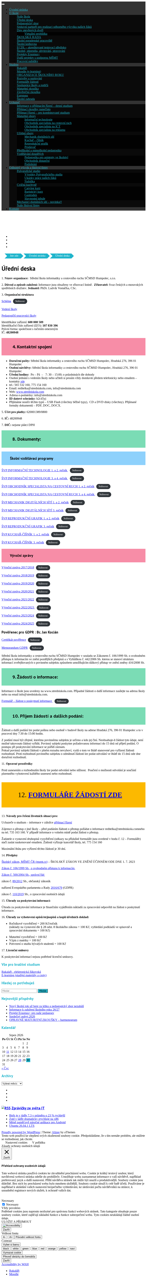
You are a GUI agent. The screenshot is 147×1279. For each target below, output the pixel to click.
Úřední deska (25, 20)
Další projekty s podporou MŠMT (37, 57)
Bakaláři (22, 68)
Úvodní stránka (18, 9)
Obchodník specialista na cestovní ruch (48, 123)
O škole (14, 13)
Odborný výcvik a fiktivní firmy (28, 167)
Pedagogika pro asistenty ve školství (46, 157)
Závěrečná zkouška (28, 92)
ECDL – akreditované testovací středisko (41, 47)
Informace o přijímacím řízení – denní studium (45, 105)
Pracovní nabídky (27, 61)
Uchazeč (14, 102)
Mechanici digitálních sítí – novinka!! (39, 202)
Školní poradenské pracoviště (34, 40)
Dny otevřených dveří (30, 30)
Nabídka (29, 181)
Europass (22, 95)
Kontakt (14, 208)
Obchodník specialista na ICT (42, 126)
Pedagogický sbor (27, 23)
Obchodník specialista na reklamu (44, 129)
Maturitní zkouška (28, 88)
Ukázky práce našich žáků (40, 177)
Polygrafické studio (28, 171)
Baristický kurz (33, 191)
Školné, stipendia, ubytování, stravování (41, 50)
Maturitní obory (26, 116)
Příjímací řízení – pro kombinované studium (43, 112)
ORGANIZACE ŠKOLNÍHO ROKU (40, 74)
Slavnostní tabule (34, 198)
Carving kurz (32, 188)
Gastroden (30, 195)
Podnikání (30, 164)
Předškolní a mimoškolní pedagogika (39, 150)
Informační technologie (38, 119)
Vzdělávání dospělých (30, 153)
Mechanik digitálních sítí (39, 136)
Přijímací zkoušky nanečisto (34, 109)
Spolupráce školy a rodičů (32, 85)
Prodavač (30, 147)
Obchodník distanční (37, 160)
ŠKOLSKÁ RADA (29, 37)
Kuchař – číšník (34, 140)
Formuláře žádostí (27, 81)
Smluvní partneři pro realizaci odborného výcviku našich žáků (54, 26)
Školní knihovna (27, 44)
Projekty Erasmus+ (28, 54)
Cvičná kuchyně (27, 184)
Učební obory (25, 133)
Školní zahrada (26, 99)
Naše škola (23, 16)
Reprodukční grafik (36, 143)
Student (13, 64)
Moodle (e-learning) (29, 71)
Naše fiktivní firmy (28, 205)
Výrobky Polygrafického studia (43, 174)
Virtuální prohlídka (35, 33)
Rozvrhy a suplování (29, 78)
